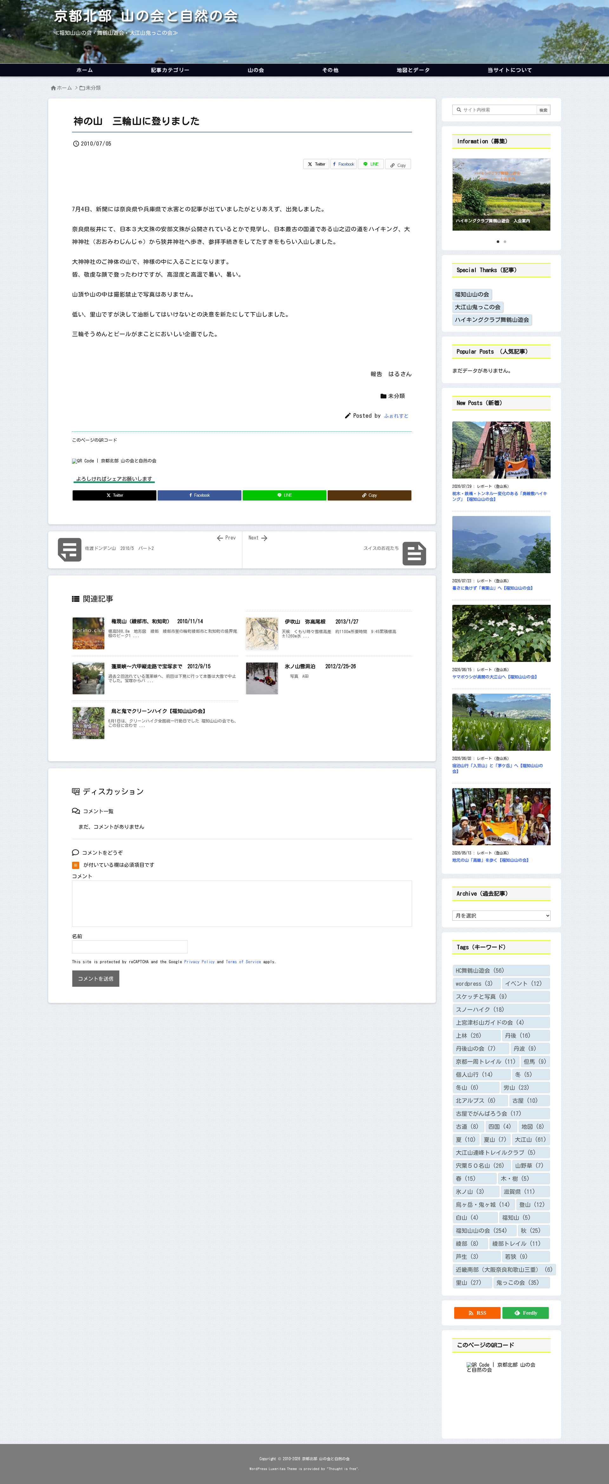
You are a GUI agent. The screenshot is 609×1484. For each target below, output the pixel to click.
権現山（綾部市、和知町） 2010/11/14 (159, 621)
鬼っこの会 (518, 1282)
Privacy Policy (199, 962)
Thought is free (342, 1468)
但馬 (535, 1061)
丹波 (525, 1048)
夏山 (495, 1139)
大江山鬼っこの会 (478, 307)
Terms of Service (243, 962)
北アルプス (476, 1100)
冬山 (467, 1087)
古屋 (525, 1100)
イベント (523, 983)
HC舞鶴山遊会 (480, 970)
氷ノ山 (470, 1191)
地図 (533, 1126)
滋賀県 (519, 1191)
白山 (467, 1217)
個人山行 (474, 1074)
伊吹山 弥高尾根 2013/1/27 (321, 621)
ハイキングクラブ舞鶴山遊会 (492, 320)
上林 (469, 1035)
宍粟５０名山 (480, 1165)
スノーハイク (480, 1009)
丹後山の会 (476, 1048)
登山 (532, 1204)
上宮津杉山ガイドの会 (490, 1022)
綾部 (467, 1243)
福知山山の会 (472, 294)
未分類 (93, 87)
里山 (469, 1282)
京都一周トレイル (486, 1061)
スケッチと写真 (482, 996)
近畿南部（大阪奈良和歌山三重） (504, 1269)
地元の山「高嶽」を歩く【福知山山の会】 (491, 860)
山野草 (529, 1165)
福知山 (516, 1217)
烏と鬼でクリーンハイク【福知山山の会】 (159, 711)
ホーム (64, 87)
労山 (517, 1087)
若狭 (516, 1256)
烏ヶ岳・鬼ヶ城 (483, 1204)
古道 (467, 1126)
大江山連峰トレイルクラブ (496, 1152)
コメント (82, 876)
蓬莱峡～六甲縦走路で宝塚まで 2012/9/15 (160, 666)
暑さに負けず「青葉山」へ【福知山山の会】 (493, 588)
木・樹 (515, 1178)
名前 (77, 936)
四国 (500, 1126)
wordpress (474, 983)
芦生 (467, 1256)
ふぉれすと (396, 416)
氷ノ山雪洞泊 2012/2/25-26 (320, 666)
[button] (463, 192)
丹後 (518, 1035)
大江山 (531, 1139)
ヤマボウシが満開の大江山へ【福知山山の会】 (495, 677)
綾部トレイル (516, 1243)
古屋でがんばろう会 (489, 1113)
